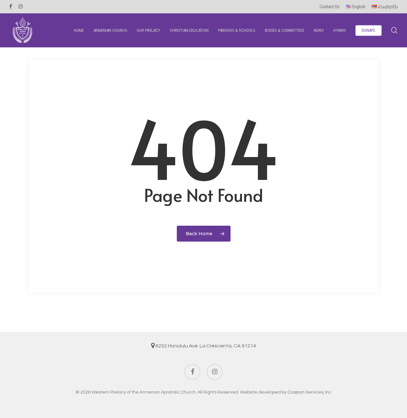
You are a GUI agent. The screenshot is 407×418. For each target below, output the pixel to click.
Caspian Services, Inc (309, 392)
